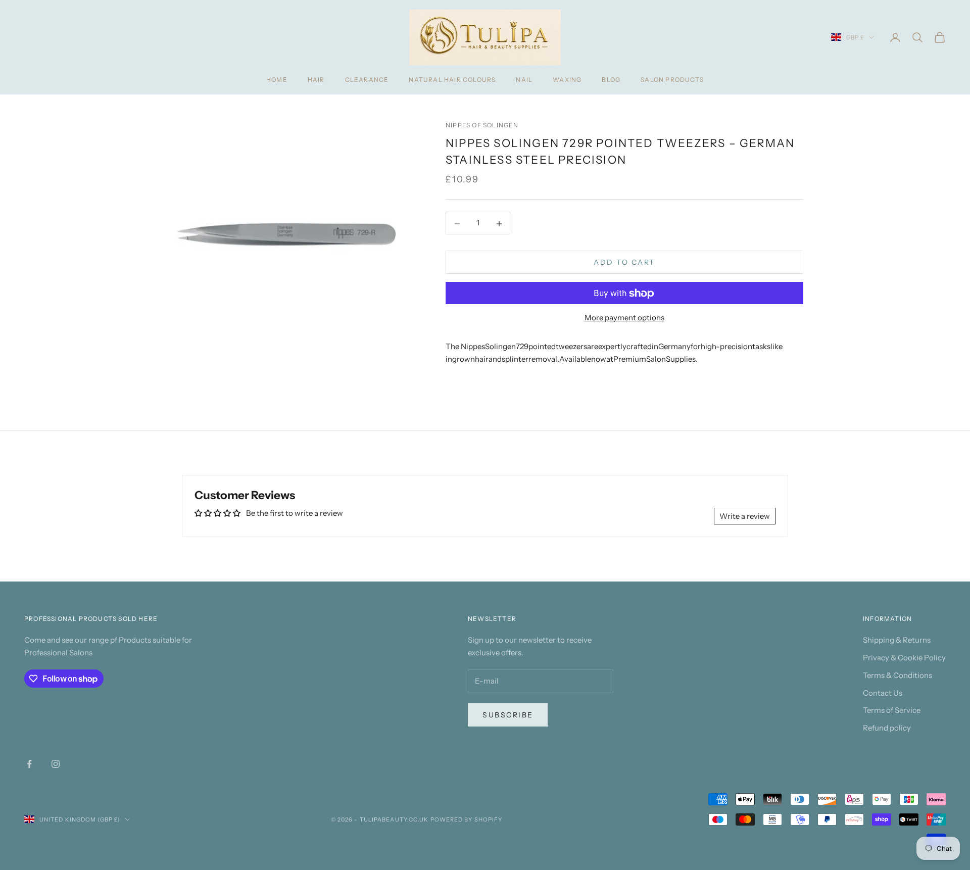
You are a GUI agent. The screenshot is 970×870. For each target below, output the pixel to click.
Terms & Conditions (897, 675)
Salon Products (672, 79)
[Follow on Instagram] (56, 764)
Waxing (567, 79)
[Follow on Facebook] (29, 764)
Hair (316, 79)
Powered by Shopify (466, 819)
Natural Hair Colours (452, 79)
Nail (524, 79)
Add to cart (624, 262)
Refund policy (887, 728)
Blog (611, 79)
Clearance (367, 79)
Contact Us (882, 693)
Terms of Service (891, 710)
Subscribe (508, 714)
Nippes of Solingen (482, 125)
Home (276, 79)
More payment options (624, 318)
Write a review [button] (744, 516)
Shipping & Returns (897, 640)
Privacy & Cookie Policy (904, 657)
